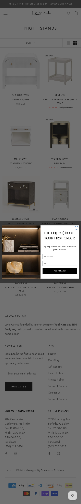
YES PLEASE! (60, 271)
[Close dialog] (76, 228)
